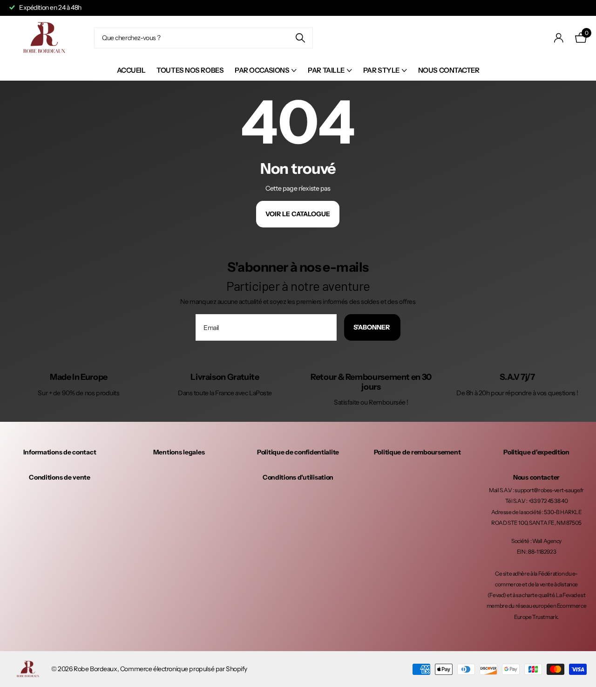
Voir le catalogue (297, 214)
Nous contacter (449, 70)
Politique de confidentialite (298, 452)
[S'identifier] (559, 37)
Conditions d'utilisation (298, 477)
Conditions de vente (59, 477)
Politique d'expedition (536, 452)
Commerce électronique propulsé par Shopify (183, 669)
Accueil (131, 70)
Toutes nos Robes (190, 70)
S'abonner (372, 327)
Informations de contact (59, 452)
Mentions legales (179, 452)
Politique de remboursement (417, 452)
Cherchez (300, 37)
